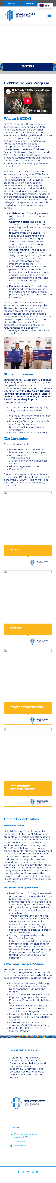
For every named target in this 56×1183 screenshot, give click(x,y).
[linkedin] (37, 1172)
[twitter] (23, 1172)
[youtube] (28, 1172)
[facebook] (19, 1172)
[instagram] (33, 1172)
